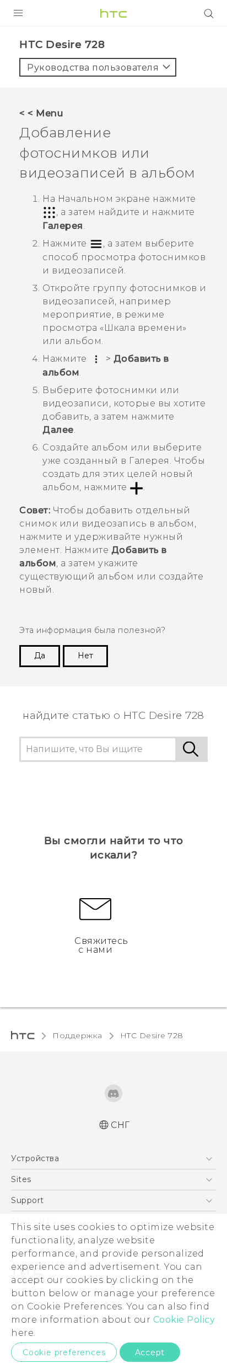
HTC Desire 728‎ (151, 1035)
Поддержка (77, 1035)
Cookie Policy (184, 1319)
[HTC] (113, 13)
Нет (85, 656)
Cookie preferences (64, 1352)
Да (39, 656)
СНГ (120, 1125)
